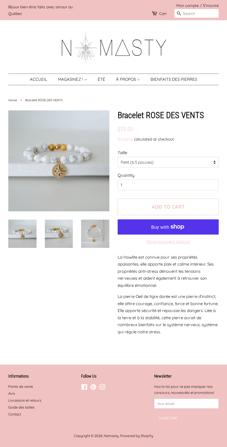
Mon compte (187, 5)
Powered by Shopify (136, 435)
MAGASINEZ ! (71, 79)
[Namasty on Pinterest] (93, 388)
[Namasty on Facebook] (84, 388)
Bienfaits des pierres (174, 79)
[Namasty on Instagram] (102, 388)
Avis (11, 393)
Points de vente (20, 386)
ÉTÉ (101, 79)
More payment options (168, 241)
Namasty (111, 435)
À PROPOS (126, 79)
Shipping (125, 139)
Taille (122, 152)
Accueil (38, 79)
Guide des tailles (21, 407)
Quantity (126, 175)
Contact (14, 414)
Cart (163, 13)
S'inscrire (211, 5)
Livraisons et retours (24, 400)
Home (12, 100)
